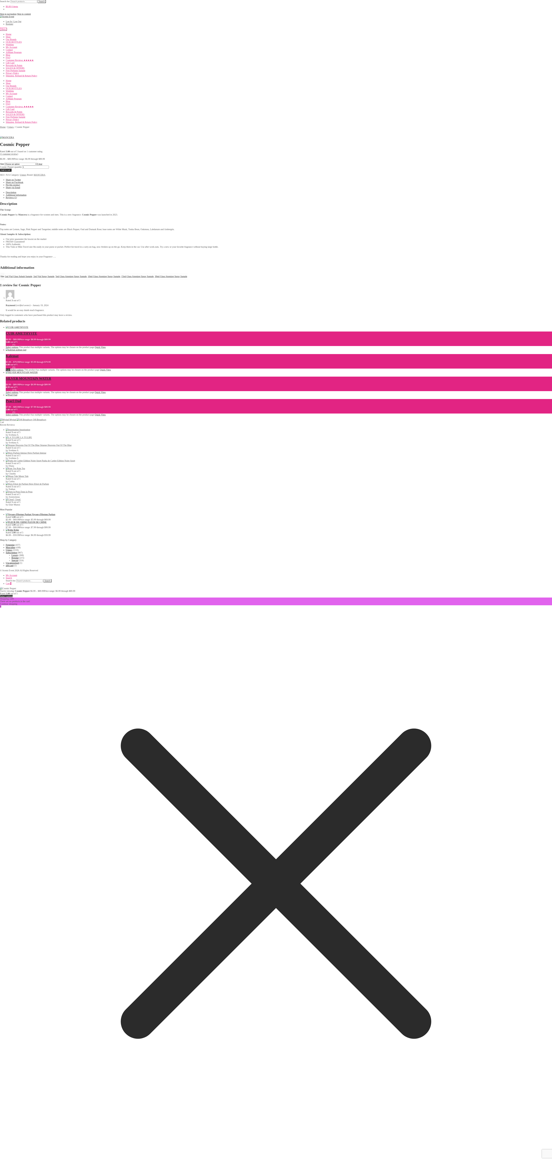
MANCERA (39, 175)
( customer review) (9, 154)
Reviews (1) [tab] (11, 197)
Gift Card (10, 63)
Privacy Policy (12, 73)
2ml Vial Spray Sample (43, 276)
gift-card (9, 565)
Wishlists (10, 44)
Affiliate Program (14, 52)
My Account (11, 47)
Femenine (10, 545)
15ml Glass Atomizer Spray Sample (137, 276)
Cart (8, 583)
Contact (9, 50)
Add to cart (5, 170)
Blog (8, 55)
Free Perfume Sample (15, 70)
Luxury (15, 555)
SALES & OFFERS (15, 68)
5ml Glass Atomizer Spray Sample (71, 276)
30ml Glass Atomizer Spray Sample (171, 276)
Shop (8, 37)
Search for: (5, 1)
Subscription (11, 552)
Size (2, 164)
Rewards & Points (14, 65)
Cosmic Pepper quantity (11, 167)
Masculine (10, 547)
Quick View (100, 347)
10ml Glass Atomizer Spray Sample (104, 276)
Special (15, 560)
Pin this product (13, 185)
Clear (39, 164)
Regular (15, 558)
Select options (12, 347)
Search (42, 1)
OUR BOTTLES (14, 42)
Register (9, 24)
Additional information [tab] (16, 195)
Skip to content (24, 14)
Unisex (10, 127)
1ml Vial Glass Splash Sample (18, 276)
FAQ (8, 57)
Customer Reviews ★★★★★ (20, 60)
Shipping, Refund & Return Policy (21, 76)
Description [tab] (11, 192)
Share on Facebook (14, 182)
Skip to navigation (8, 14)
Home (8, 34)
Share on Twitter (13, 180)
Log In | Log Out (13, 21)
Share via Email (13, 187)
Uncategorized (12, 563)
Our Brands (11, 39)
